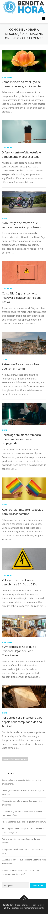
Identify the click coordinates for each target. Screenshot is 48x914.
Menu (44, 18)
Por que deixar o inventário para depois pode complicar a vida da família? (22, 722)
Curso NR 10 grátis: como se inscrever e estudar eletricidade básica (21, 297)
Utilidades (7, 77)
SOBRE (7, 908)
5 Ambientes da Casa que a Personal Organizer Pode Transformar (19, 651)
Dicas (4, 218)
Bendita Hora (8, 905)
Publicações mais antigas (15, 759)
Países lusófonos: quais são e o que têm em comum (24, 822)
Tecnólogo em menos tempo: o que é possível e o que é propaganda (21, 439)
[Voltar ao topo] (24, 898)
